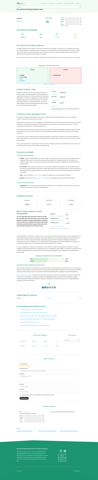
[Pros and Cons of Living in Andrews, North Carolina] (49, 431)
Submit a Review (64, 26)
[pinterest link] (61, 451)
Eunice (45, 345)
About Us (78, 3)
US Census (77, 109)
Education (22, 80)
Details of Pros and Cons (49, 84)
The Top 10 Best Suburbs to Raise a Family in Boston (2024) (33, 312)
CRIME (75, 37)
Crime (21, 79)
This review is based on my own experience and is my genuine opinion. (38, 395)
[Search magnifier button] (80, 7)
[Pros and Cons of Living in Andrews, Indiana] (27, 431)
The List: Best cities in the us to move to (29, 322)
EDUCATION (57, 37)
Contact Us (62, 459)
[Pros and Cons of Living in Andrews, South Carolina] (71, 431)
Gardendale (22, 341)
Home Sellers (59, 3)
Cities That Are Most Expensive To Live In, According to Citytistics (34, 325)
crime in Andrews (38, 175)
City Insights (44, 3)
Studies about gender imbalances (24, 275)
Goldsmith (22, 345)
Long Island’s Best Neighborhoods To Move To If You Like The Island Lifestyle (37, 319)
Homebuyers (51, 3)
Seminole (34, 341)
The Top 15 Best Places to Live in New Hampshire (31, 309)
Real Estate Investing (69, 3)
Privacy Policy (77, 471)
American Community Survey (68, 109)
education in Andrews (41, 178)
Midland (46, 341)
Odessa (34, 345)
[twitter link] (65, 451)
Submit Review (24, 398)
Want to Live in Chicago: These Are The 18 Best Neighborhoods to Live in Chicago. (38, 315)
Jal (57, 341)
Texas (21, 21)
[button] (43, 287)
